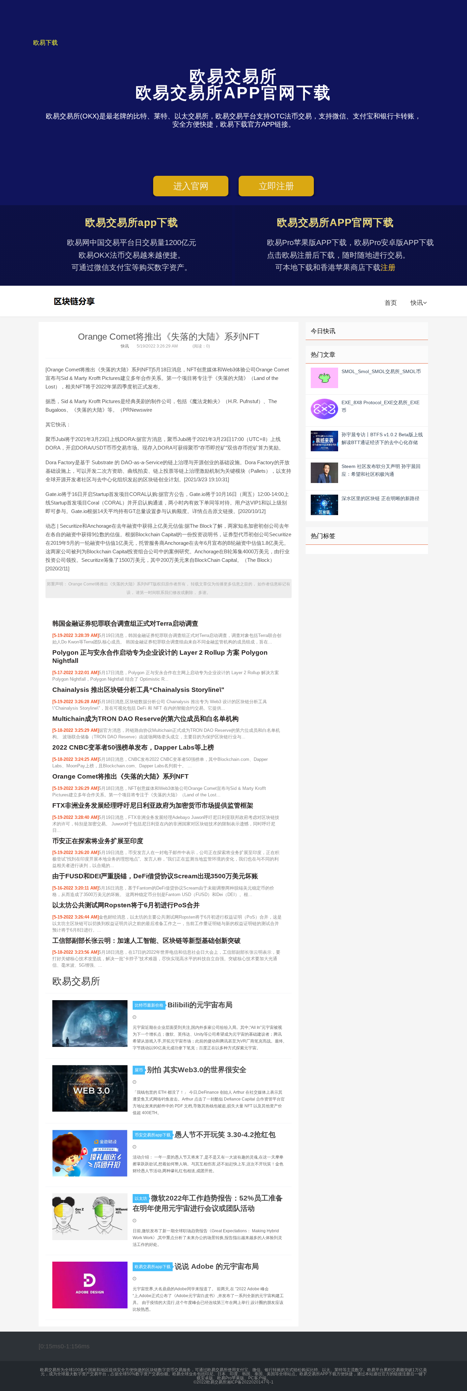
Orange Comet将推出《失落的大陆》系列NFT (168, 336)
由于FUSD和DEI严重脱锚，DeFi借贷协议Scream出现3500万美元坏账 (155, 876)
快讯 (417, 302)
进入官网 (191, 186)
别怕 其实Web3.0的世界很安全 (196, 1070)
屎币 (139, 1070)
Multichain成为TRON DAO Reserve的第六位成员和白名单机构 (145, 718)
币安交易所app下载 (153, 1135)
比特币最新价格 (149, 1005)
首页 (391, 302)
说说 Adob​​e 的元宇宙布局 (217, 1266)
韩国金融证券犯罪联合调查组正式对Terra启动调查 (125, 623)
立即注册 (276, 186)
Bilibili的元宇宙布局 (200, 1005)
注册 (388, 267)
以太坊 (141, 1198)
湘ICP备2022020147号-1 (250, 1382)
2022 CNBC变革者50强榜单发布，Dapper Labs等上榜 (133, 747)
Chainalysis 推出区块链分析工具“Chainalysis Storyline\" (138, 689)
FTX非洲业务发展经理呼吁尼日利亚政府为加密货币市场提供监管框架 (152, 805)
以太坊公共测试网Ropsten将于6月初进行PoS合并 (126, 905)
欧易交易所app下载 (153, 1266)
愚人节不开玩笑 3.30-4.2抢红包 (225, 1134)
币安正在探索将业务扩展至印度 (97, 840)
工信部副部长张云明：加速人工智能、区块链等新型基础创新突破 (146, 940)
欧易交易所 (75, 301)
